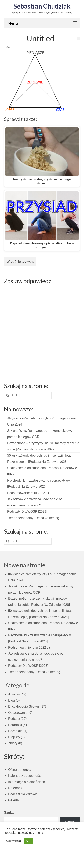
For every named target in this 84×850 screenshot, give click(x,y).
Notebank (15, 788)
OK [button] (28, 840)
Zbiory (12, 743)
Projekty (14, 737)
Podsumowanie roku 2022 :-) (28, 493)
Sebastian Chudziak (42, 6)
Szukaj (9, 812)
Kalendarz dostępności (24, 775)
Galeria (13, 800)
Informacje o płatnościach (26, 782)
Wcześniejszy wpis (20, 261)
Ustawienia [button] (13, 840)
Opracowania (18, 712)
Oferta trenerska (19, 769)
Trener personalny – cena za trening (33, 518)
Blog (11, 700)
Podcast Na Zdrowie (23, 794)
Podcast (14, 718)
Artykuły (14, 694)
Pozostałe (15, 731)
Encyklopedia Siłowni (24, 706)
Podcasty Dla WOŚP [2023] (27, 511)
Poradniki (15, 725)
